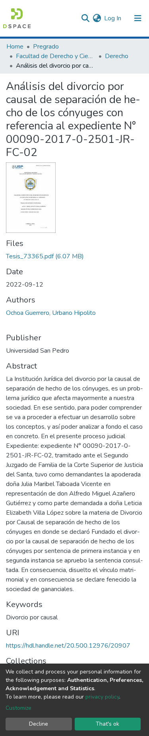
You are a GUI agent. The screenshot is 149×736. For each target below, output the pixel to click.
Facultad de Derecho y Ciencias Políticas (55, 56)
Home (14, 46)
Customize (18, 708)
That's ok (107, 724)
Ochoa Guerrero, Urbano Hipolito (51, 312)
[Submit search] (85, 18)
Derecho (116, 56)
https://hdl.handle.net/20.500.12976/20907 (68, 645)
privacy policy (102, 697)
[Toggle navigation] (138, 18)
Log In (113, 18)
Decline (38, 724)
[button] (97, 18)
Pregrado (46, 46)
